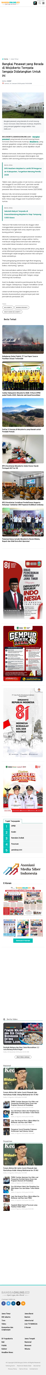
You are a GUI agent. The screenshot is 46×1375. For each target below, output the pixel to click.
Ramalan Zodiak (17, 838)
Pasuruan (15, 844)
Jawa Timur (6, 1313)
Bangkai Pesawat (21, 307)
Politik (4, 1345)
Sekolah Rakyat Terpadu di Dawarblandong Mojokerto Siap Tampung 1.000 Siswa (22, 214)
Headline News (7, 1352)
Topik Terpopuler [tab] (12, 821)
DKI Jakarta (6, 1317)
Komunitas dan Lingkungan (7, 1329)
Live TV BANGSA (31, 1324)
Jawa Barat (29, 1313)
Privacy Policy (12, 1369)
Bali (3, 1342)
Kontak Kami (34, 1369)
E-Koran (7, 883)
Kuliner (4, 1349)
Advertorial (29, 1320)
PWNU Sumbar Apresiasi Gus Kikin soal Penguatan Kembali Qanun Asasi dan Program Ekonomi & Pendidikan (24, 1103)
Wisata (27, 1349)
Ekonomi (28, 1345)
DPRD (13, 826)
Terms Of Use (23, 1369)
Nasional (7, 1066)
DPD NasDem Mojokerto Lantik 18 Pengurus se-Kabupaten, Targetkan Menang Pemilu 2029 (23, 171)
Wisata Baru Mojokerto (12, 312)
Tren (3, 1320)
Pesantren (7, 1141)
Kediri (13, 832)
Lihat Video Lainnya (23, 1057)
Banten (27, 1317)
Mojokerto (34, 142)
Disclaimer (36, 1366)
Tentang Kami (10, 1366)
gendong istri (16, 850)
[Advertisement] (23, 30)
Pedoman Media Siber (24, 1366)
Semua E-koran (23, 940)
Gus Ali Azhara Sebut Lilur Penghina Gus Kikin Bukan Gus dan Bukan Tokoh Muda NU (25, 1112)
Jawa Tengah (30, 1338)
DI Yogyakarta (7, 1338)
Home (6, 59)
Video (4, 1324)
